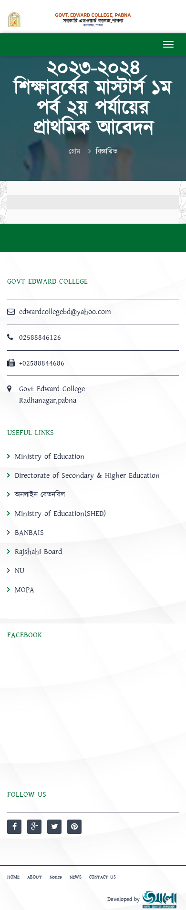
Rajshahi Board (38, 551)
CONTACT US (102, 877)
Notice (56, 877)
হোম (75, 151)
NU (19, 570)
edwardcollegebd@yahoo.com (65, 312)
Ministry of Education (49, 456)
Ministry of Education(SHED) (60, 513)
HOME (13, 877)
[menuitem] (93, 522)
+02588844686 (41, 363)
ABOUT (34, 877)
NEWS (76, 877)
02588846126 (40, 337)
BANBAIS (29, 532)
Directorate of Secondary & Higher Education (87, 475)
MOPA (24, 589)
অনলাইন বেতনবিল (40, 494)
